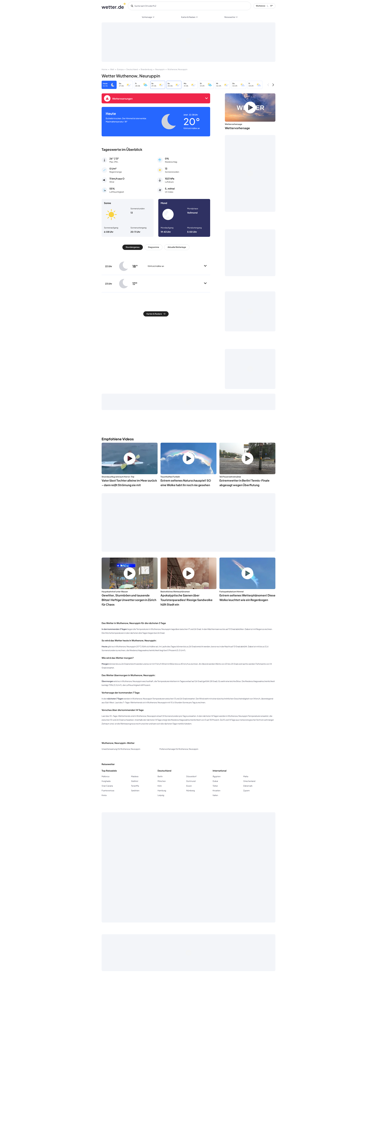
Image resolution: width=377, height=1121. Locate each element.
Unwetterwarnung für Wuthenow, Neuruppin (121, 749)
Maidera (134, 776)
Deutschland (132, 69)
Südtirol (134, 781)
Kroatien (216, 790)
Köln (160, 786)
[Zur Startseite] (113, 6)
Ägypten (216, 776)
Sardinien (135, 790)
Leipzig (161, 795)
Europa (120, 69)
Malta (245, 776)
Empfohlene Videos (118, 439)
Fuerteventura (108, 790)
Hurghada (106, 781)
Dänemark (247, 786)
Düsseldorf (191, 776)
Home (104, 69)
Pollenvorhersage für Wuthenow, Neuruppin (178, 749)
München (162, 781)
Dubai (215, 781)
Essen (189, 786)
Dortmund (191, 781)
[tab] (132, 247)
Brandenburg (146, 69)
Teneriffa (135, 786)
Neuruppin (160, 69)
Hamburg (162, 790)
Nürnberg (190, 790)
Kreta (104, 795)
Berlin (160, 776)
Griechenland (249, 781)
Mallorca (105, 776)
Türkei (215, 786)
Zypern (246, 790)
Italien (215, 795)
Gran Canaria (107, 786)
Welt (112, 69)
